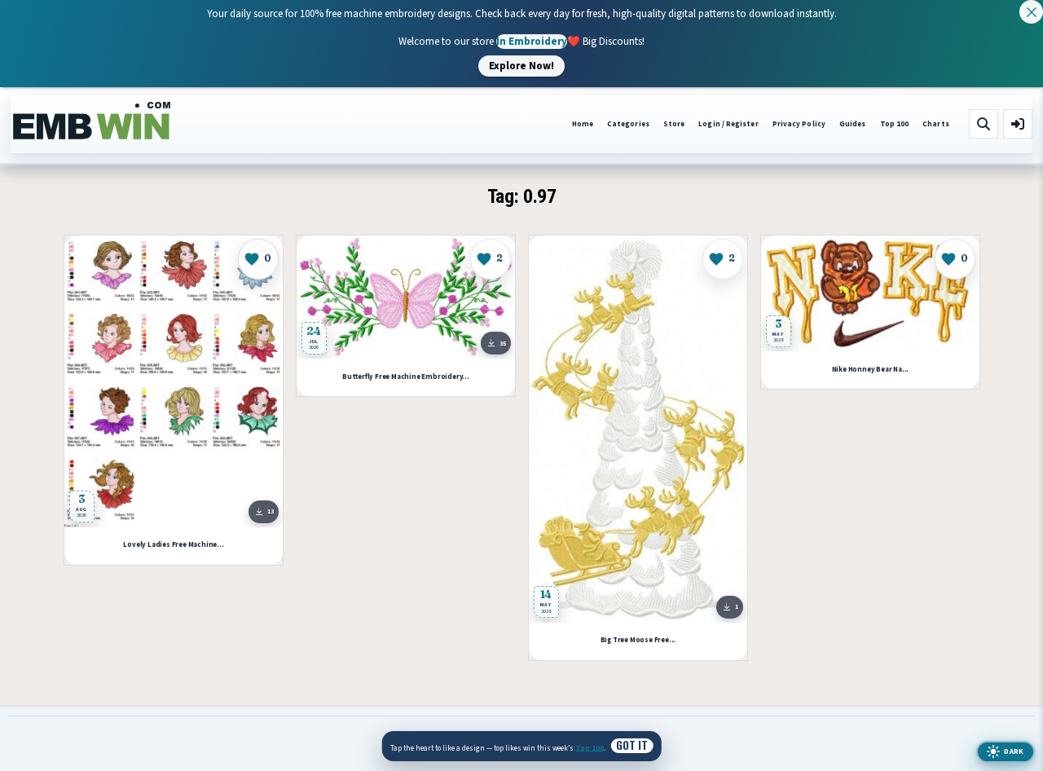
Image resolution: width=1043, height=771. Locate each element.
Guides (852, 124)
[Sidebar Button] (1017, 124)
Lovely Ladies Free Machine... (173, 545)
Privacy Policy (798, 124)
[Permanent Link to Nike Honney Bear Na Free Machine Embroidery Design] (870, 294)
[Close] (1031, 12)
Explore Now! (521, 65)
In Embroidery (531, 40)
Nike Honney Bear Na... (870, 369)
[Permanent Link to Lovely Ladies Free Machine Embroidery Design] (173, 381)
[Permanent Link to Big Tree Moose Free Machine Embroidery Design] (638, 429)
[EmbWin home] (92, 121)
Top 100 (894, 124)
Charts (935, 124)
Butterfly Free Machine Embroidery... (405, 377)
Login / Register (728, 124)
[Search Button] (983, 124)
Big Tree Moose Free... (638, 640)
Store (673, 124)
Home (582, 124)
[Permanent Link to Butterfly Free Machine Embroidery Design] (406, 297)
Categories (628, 124)
